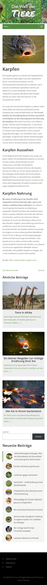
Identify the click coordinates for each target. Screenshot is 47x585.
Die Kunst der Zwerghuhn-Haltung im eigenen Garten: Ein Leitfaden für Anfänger (28, 519)
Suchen (6, 432)
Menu (6, 26)
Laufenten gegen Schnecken (25, 475)
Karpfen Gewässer (32, 180)
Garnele (41, 270)
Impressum (10, 563)
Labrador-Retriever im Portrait (26, 538)
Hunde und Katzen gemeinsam (26, 466)
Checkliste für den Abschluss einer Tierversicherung (28, 492)
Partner (9, 567)
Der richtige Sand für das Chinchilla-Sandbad (24, 529)
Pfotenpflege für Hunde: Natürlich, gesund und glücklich (28, 501)
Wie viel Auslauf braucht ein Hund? (28, 509)
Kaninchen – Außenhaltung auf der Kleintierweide (28, 483)
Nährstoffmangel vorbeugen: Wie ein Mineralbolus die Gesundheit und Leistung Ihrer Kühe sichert (28, 456)
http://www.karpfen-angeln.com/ (23, 260)
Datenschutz (11, 558)
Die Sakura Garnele (10, 270)
